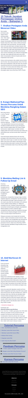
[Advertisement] (14, 86)
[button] (26, 2)
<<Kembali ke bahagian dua (7, 305)
